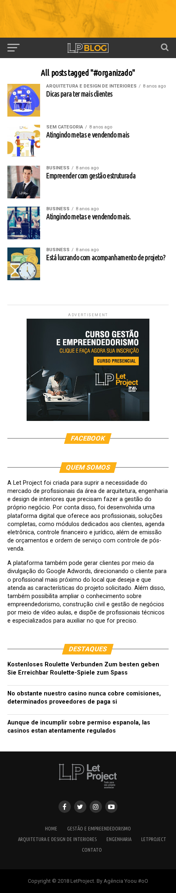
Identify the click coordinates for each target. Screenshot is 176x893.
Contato (92, 850)
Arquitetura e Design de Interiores (57, 839)
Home (51, 828)
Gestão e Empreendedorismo (99, 828)
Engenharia (118, 839)
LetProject (153, 839)
